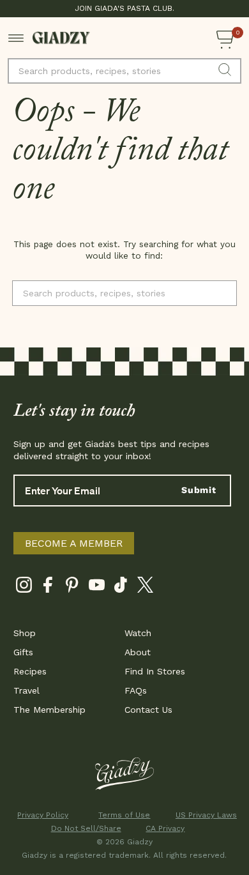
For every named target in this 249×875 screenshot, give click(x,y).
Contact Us (148, 709)
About (137, 652)
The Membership (49, 709)
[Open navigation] (16, 37)
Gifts (23, 652)
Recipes (30, 671)
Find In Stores (154, 671)
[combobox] (124, 71)
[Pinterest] (72, 587)
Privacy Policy (42, 814)
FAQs (135, 690)
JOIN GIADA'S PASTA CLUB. (124, 8)
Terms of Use (124, 814)
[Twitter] (145, 587)
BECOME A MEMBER (74, 543)
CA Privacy (165, 828)
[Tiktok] (121, 587)
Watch (137, 633)
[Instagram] (23, 587)
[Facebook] (48, 587)
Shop (24, 633)
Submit (198, 490)
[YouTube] (96, 587)
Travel (26, 690)
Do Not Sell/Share (84, 828)
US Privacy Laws (206, 814)
